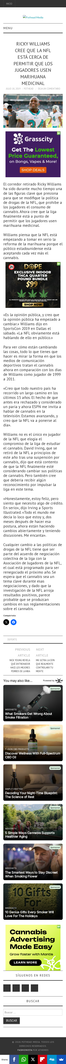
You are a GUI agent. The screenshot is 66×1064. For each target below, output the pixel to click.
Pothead (29, 88)
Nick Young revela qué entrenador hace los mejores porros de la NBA (20, 666)
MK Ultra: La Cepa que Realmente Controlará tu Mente (45, 666)
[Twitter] (7, 988)
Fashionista (25, 1050)
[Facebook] (16, 988)
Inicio (9, 3)
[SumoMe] (61, 1059)
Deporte (12, 639)
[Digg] (51, 1059)
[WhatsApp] (23, 1059)
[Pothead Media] (33, 17)
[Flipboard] (42, 1059)
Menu (8, 28)
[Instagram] (34, 988)
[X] (33, 1059)
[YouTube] (25, 988)
